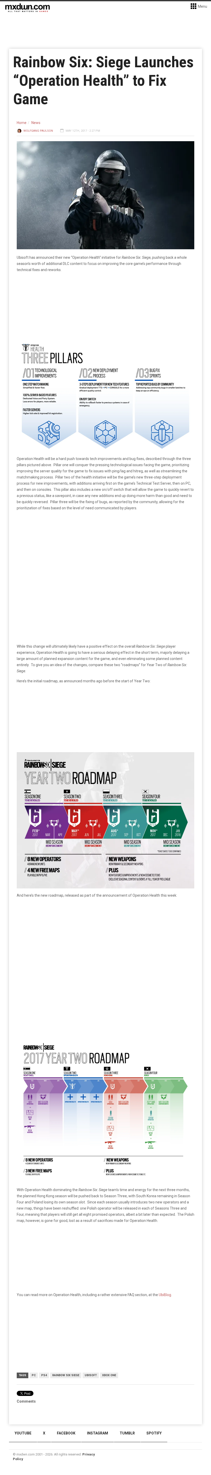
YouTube (23, 1433)
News (35, 123)
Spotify (154, 1433)
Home (22, 123)
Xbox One (109, 1375)
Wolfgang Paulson (38, 130)
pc (34, 1375)
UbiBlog (165, 1295)
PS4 (44, 1375)
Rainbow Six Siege (65, 1375)
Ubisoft (91, 1375)
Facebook (66, 1433)
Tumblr (127, 1433)
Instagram (97, 1433)
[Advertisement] (105, 942)
